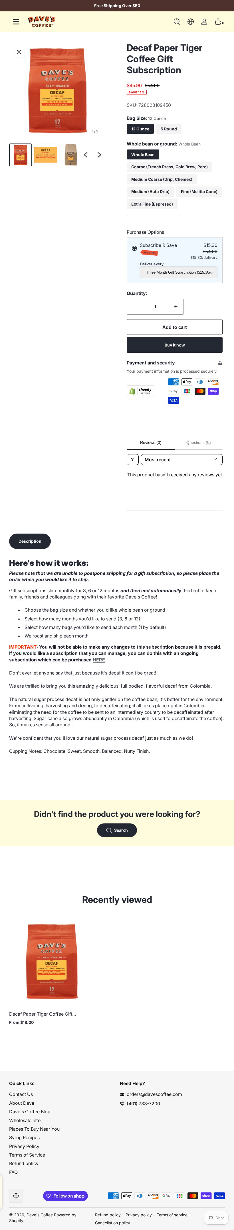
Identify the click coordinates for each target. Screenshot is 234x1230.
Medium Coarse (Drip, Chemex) (161, 179)
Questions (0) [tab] (198, 442)
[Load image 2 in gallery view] (45, 155)
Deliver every (152, 264)
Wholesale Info (25, 1120)
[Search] (177, 21)
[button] (177, 22)
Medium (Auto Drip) (150, 191)
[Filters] (133, 459)
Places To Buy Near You (34, 1129)
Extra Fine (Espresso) (152, 204)
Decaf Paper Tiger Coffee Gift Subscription (40, 1014)
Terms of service (172, 1214)
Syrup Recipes (24, 1137)
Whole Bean (143, 154)
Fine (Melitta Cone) (199, 191)
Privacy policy (139, 1214)
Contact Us (21, 1094)
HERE (99, 660)
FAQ (13, 1172)
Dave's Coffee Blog (30, 1111)
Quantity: (137, 293)
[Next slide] (99, 155)
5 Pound (169, 128)
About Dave (21, 1103)
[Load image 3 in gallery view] (70, 155)
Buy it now (175, 345)
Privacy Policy (24, 1146)
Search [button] (121, 830)
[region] (117, 5)
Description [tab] (30, 541)
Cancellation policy (112, 1222)
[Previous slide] (85, 155)
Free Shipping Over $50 (117, 5)
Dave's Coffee (40, 1214)
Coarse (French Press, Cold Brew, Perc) (169, 166)
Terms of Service (27, 1155)
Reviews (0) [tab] (151, 442)
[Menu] (16, 21)
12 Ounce (140, 128)
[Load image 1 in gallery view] (20, 155)
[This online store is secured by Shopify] (140, 391)
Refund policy (24, 1163)
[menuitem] (61, 1094)
